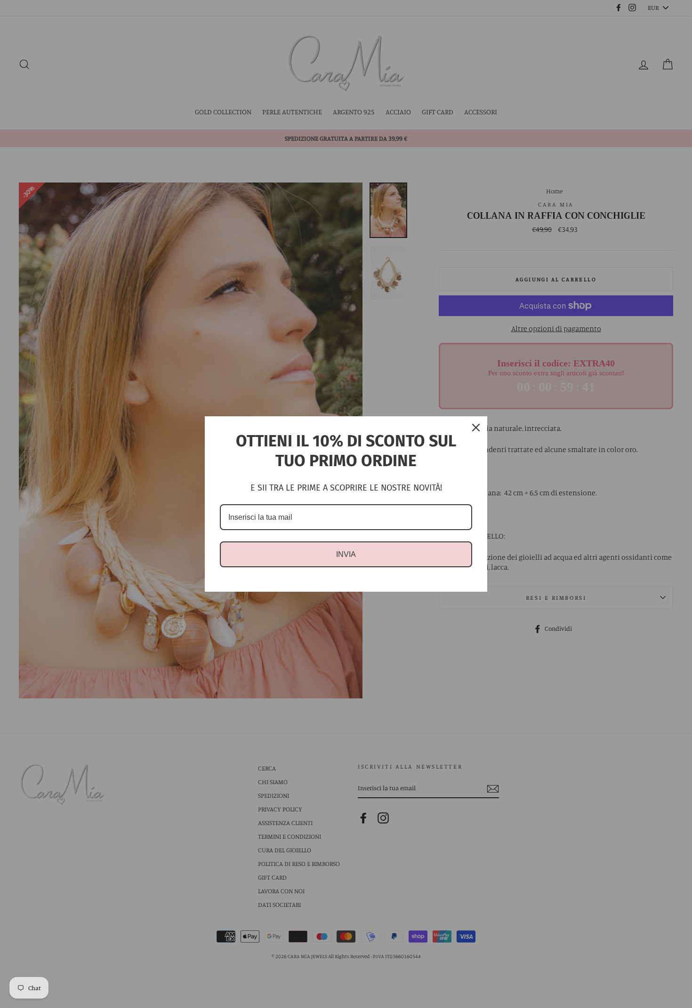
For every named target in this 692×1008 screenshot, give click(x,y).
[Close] (476, 427)
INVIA (346, 554)
